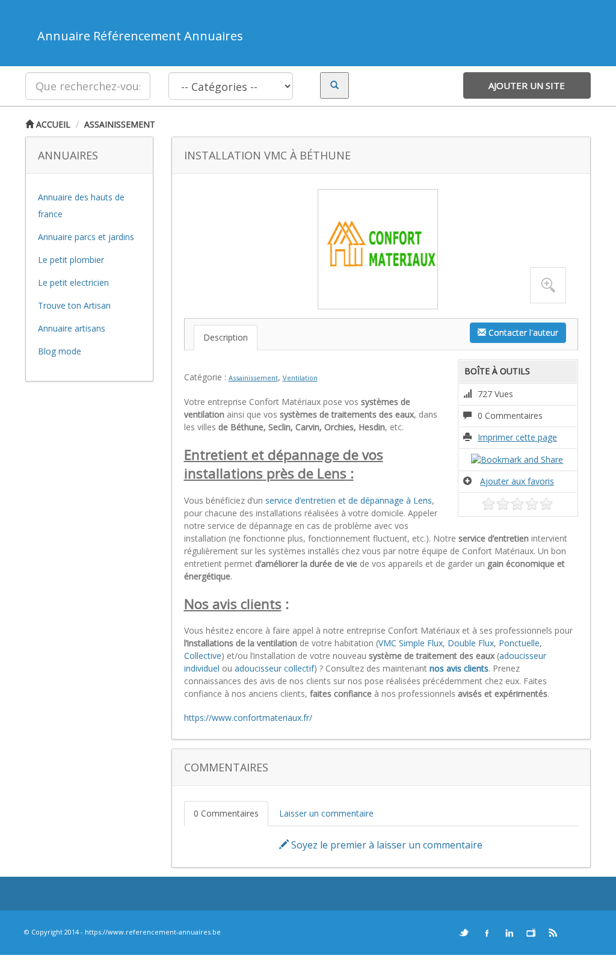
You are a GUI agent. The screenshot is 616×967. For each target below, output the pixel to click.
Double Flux (471, 643)
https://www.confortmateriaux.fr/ (248, 717)
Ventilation (300, 377)
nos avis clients (459, 668)
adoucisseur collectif (274, 668)
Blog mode (59, 351)
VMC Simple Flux (410, 643)
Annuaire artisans (71, 328)
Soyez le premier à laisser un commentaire (385, 844)
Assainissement (119, 124)
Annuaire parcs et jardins (86, 237)
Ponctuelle (519, 643)
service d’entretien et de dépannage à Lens (348, 500)
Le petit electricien (73, 282)
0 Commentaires (226, 813)
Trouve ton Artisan (74, 305)
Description (225, 337)
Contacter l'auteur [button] (522, 332)
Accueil (52, 124)
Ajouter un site (526, 85)
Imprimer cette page (517, 437)
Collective (202, 655)
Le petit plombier (71, 259)
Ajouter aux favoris (517, 481)
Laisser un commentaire (326, 813)
